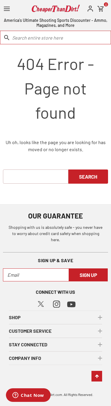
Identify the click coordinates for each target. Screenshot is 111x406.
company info (25, 358)
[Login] (90, 9)
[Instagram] (56, 303)
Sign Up (88, 275)
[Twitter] (41, 303)
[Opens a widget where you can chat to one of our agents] (28, 395)
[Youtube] (71, 303)
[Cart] (100, 9)
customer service (30, 331)
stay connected (28, 344)
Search (88, 177)
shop (15, 317)
